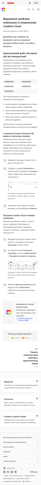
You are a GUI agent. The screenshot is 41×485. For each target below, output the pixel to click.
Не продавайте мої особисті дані (12, 481)
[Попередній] (11, 360)
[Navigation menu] (3, 3)
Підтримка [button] (6, 452)
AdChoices (27, 481)
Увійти (36, 3)
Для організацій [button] (8, 447)
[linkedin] (15, 472)
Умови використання (9, 478)
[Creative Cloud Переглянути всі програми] (38, 9)
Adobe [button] (5, 456)
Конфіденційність (29, 475)
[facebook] (4, 472)
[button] (29, 3)
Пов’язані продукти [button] (9, 461)
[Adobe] (10, 3)
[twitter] (12, 472)
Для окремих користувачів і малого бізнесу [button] (17, 437)
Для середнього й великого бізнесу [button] (14, 442)
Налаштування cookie (23, 478)
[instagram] (8, 472)
